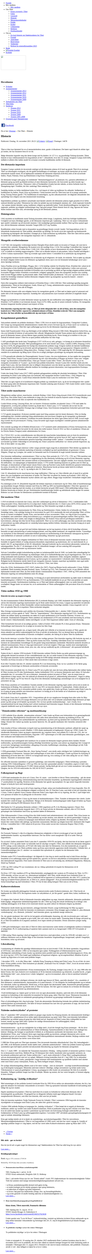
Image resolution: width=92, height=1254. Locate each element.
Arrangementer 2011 (18, 95)
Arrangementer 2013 (18, 91)
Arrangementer (11, 89)
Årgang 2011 (15, 110)
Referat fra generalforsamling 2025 (24, 46)
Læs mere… (5, 1149)
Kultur (13, 24)
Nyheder (9, 87)
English (16, 50)
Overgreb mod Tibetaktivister (17, 119)
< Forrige (9, 1132)
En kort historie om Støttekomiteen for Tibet (27, 35)
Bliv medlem (15, 7)
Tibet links (10, 104)
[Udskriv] (41, 141)
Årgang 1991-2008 (18, 117)
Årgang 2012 (16, 108)
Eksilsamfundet (16, 31)
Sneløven (9, 106)
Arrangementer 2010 (18, 97)
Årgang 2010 (16, 112)
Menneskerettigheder (18, 20)
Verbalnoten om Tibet (14, 102)
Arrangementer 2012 (18, 93)
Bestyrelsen (15, 42)
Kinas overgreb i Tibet (19, 12)
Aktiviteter (15, 40)
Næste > (9, 1134)
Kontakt (9, 52)
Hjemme (12, 131)
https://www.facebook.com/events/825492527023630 (26, 1214)
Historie (14, 18)
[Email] (49, 141)
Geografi (14, 16)
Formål (13, 37)
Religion (14, 29)
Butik (8, 48)
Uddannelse (15, 27)
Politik (13, 22)
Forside (8, 3)
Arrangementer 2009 (18, 99)
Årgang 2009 (16, 115)
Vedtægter (14, 44)
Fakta (13, 14)
